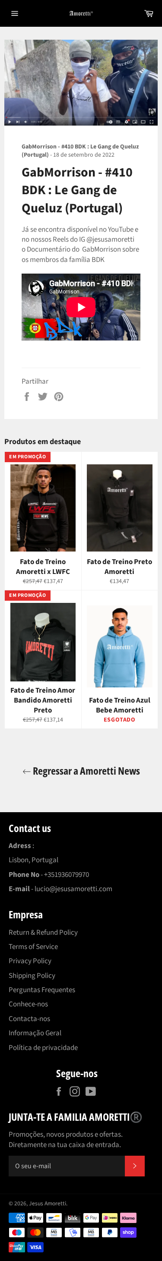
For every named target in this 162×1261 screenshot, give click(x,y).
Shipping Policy (32, 976)
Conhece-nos (28, 1004)
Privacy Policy (30, 961)
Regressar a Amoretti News (85, 770)
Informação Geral (35, 1033)
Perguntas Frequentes (42, 990)
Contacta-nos (29, 1019)
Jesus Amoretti (47, 1203)
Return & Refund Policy (43, 932)
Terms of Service (33, 947)
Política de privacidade (43, 1048)
